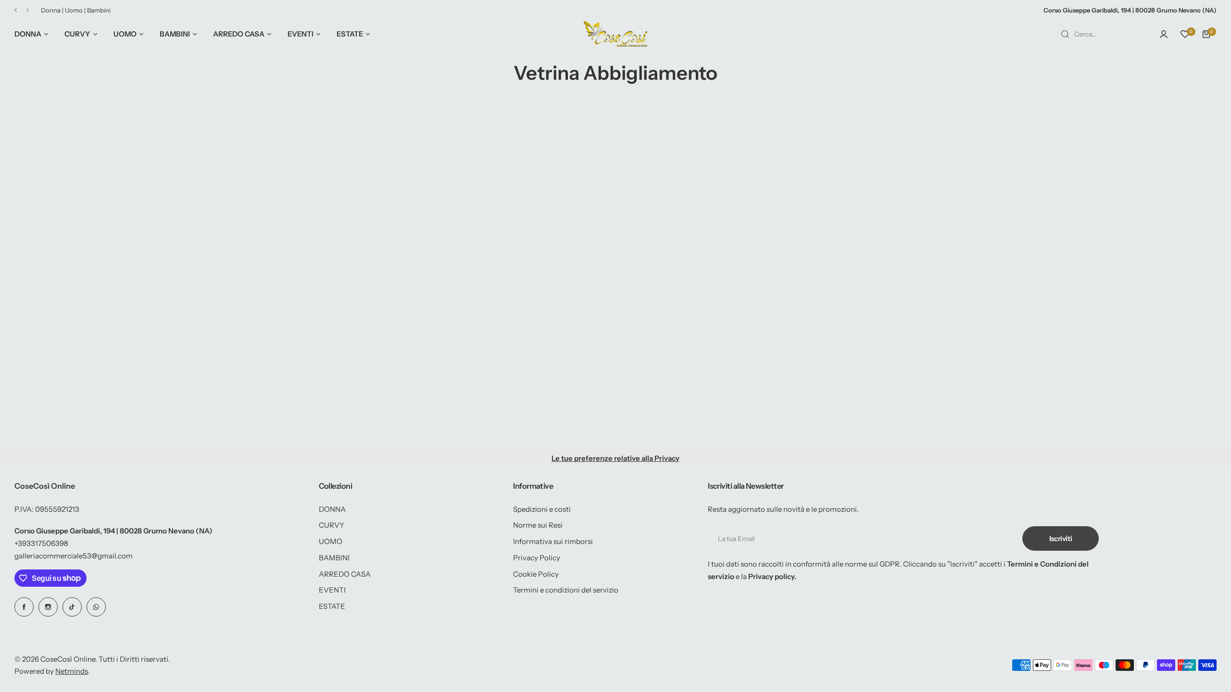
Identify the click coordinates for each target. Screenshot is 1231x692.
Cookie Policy (536, 574)
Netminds (71, 671)
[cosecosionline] (615, 34)
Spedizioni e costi (542, 509)
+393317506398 (41, 543)
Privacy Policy (536, 557)
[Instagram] (48, 607)
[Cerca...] (1065, 34)
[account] (1163, 34)
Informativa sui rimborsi (553, 541)
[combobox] (1100, 34)
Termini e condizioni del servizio (565, 589)
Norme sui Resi (538, 525)
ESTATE (332, 606)
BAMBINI (334, 557)
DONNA (332, 509)
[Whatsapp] (96, 607)
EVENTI (332, 589)
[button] (15, 10)
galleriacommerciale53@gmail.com (73, 555)
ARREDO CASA (345, 574)
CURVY (331, 525)
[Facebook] (24, 607)
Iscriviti (1060, 538)
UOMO (330, 541)
